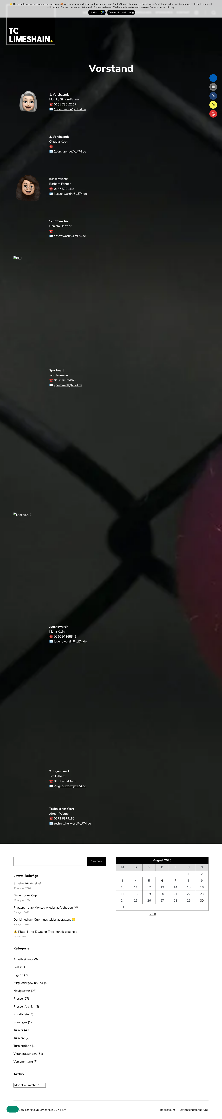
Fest (16, 967)
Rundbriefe (21, 1014)
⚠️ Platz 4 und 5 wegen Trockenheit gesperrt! (45, 932)
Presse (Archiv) (23, 1006)
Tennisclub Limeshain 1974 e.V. (45, 1110)
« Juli (153, 914)
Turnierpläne (22, 1046)
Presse (18, 999)
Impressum (167, 1110)
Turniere (19, 1038)
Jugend (18, 975)
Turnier (18, 1030)
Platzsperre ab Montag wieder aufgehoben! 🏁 (45, 907)
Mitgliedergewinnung (28, 983)
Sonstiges (20, 1022)
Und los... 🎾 (97, 12)
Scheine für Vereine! (27, 883)
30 (202, 901)
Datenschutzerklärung (194, 1110)
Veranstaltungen (25, 1054)
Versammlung (23, 1061)
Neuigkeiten (21, 991)
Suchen (96, 861)
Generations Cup (25, 895)
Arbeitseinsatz (23, 959)
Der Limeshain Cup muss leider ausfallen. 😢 (44, 919)
